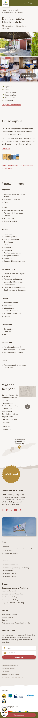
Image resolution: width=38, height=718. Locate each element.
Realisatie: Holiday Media (10, 674)
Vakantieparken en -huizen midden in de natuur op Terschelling (18, 549)
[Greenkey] (10, 696)
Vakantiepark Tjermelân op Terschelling (15, 568)
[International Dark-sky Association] (18, 696)
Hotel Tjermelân (7, 571)
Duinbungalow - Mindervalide (13, 12)
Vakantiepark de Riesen (10, 565)
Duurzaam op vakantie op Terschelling (15, 588)
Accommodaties (14, 10)
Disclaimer (5, 671)
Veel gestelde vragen (9, 614)
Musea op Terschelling (9, 591)
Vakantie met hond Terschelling (12, 594)
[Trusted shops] (4, 701)
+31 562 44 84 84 (10, 499)
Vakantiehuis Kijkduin (9, 573)
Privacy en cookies (8, 668)
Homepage (6, 546)
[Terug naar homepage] (5, 3)
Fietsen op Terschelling (10, 600)
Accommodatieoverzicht (10, 553)
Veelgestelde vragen (17, 497)
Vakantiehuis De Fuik (9, 576)
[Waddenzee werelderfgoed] (30, 696)
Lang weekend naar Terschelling (13, 603)
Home (4, 10)
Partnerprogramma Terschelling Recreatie (16, 623)
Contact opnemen (8, 617)
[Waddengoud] (4, 696)
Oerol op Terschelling (9, 597)
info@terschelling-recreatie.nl (12, 502)
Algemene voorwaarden (10, 665)
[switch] (4, 715)
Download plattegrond (6, 427)
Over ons (5, 620)
